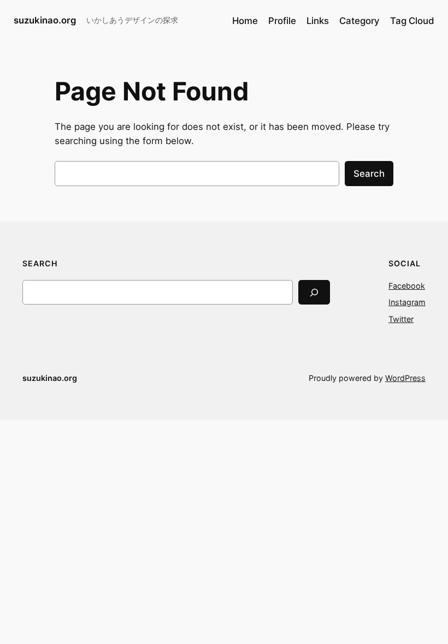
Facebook (406, 285)
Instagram (407, 302)
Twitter (401, 319)
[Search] (314, 292)
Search (369, 173)
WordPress (405, 378)
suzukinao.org (45, 20)
